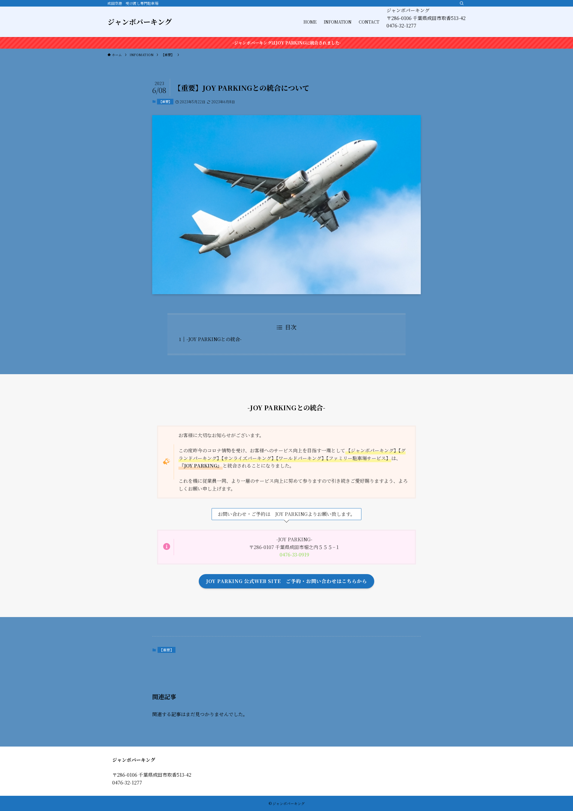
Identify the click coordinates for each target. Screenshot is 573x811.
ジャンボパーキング (139, 21)
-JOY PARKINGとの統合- (214, 339)
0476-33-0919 (294, 554)
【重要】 (165, 101)
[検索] (462, 3)
